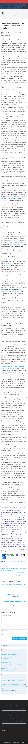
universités (22, 561)
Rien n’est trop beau (6, 259)
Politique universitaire (17, 34)
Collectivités (8, 561)
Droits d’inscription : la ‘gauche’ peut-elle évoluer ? (11, 693)
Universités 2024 (11, 6)
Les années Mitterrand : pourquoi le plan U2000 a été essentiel (14, 585)
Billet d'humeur (6, 34)
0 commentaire (6, 35)
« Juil (3, 730)
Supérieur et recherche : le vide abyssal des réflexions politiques (13, 686)
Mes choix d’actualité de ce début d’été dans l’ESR (10, 678)
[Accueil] (1, 15)
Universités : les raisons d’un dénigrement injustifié (11, 684)
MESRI (15, 561)
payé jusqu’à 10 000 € (8, 263)
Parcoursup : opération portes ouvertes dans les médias (14, 602)
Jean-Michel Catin (7, 32)
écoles (12, 561)
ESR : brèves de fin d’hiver (6, 690)
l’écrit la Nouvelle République (18, 242)
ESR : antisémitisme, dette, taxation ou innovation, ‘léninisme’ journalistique (14, 593)
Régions (18, 561)
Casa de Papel (9, 69)
